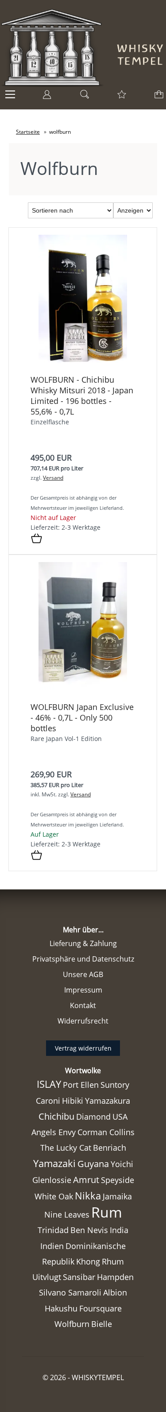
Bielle (101, 1324)
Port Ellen (81, 1084)
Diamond (93, 1116)
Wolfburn (71, 1324)
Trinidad (53, 1230)
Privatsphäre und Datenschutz (83, 959)
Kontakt (83, 1005)
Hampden (115, 1277)
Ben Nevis (89, 1230)
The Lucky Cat (65, 1147)
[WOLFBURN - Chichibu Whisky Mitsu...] (83, 365)
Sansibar (79, 1277)
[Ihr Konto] (44, 97)
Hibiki (72, 1100)
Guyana (93, 1164)
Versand (53, 477)
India (119, 1230)
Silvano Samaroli (70, 1292)
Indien (52, 1245)
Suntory (114, 1084)
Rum (106, 1212)
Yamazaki (54, 1163)
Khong (88, 1261)
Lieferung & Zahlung (83, 943)
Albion (115, 1292)
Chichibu (56, 1116)
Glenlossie (51, 1180)
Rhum (113, 1261)
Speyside (117, 1180)
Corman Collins (106, 1132)
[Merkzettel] (119, 97)
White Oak (54, 1196)
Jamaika (117, 1196)
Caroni (48, 1100)
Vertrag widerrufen (83, 1048)
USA (119, 1116)
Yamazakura (107, 1100)
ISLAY (49, 1084)
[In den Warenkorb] (36, 539)
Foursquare (100, 1308)
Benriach (109, 1147)
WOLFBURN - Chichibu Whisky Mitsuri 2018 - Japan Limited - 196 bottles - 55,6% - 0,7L (82, 395)
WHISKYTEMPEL (98, 1377)
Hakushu (61, 1308)
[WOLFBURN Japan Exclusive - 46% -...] (83, 692)
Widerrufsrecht (83, 1021)
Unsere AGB (83, 974)
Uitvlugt (46, 1277)
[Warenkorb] (157, 97)
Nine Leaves (66, 1214)
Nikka (88, 1195)
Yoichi (122, 1164)
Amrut (86, 1180)
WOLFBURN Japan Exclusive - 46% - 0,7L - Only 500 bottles (82, 717)
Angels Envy (53, 1132)
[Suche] (82, 97)
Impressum (83, 990)
